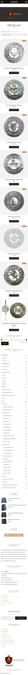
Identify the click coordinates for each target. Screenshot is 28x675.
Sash (3, 375)
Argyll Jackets (6, 389)
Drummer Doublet (7, 392)
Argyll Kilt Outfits (7, 479)
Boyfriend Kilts (7, 415)
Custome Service (7, 636)
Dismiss (9, 673)
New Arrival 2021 (7, 453)
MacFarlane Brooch (14, 216)
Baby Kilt (4, 404)
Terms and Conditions (8, 640)
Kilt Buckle (5, 366)
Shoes (4, 381)
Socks (3, 384)
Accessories (4, 355)
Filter (5, 343)
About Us (5, 598)
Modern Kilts (7, 427)
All (17, 31)
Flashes (4, 358)
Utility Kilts (6, 473)
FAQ (4, 646)
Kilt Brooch (5, 363)
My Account (6, 600)
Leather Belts (6, 372)
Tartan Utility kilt (8, 436)
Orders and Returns (8, 602)
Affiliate (4, 633)
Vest (3, 398)
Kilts (2, 401)
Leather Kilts (7, 424)
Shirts (4, 378)
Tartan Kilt (6, 433)
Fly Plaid (4, 360)
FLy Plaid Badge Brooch (14, 105)
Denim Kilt (6, 418)
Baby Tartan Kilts (8, 407)
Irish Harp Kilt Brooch (14, 142)
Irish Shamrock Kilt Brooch (14, 179)
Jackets (3, 386)
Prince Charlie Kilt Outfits (9, 485)
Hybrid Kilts (6, 464)
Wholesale (5, 631)
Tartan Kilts (6, 470)
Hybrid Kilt (6, 421)
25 (14, 31)
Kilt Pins (4, 369)
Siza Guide (5, 629)
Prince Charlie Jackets (8, 395)
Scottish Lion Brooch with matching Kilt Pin (14, 324)
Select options (14, 72)
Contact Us (5, 596)
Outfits (3, 476)
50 (16, 31)
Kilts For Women (6, 456)
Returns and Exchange (8, 642)
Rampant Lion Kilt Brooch (14, 291)
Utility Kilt (6, 441)
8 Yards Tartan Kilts (8, 450)
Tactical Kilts (7, 430)
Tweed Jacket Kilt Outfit (9, 487)
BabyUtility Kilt (7, 410)
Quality (4, 644)
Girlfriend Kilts (7, 462)
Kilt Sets (4, 482)
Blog (4, 604)
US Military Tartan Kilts (10, 438)
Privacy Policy (6, 638)
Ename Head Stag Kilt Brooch (14, 68)
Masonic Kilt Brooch (14, 254)
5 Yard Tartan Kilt (8, 447)
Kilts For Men (6, 412)
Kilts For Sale (6, 444)
